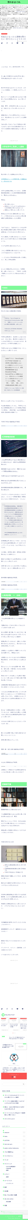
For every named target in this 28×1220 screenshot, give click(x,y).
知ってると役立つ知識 (14, 1195)
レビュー (14, 1174)
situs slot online (20, 11)
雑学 (15, 1170)
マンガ (14, 1160)
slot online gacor (10, 1118)
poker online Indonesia (14, 1148)
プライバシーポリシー (11, 1216)
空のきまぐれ (14, 2)
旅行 (14, 1187)
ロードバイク (14, 1180)
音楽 (14, 1205)
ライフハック (4, 33)
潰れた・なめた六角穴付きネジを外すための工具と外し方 (14, 1108)
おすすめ (14, 1140)
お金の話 (15, 1168)
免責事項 (19, 1216)
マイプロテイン (14, 1156)
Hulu (14, 1136)
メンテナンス (15, 1183)
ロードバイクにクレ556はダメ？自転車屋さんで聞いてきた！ (15, 1114)
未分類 (14, 1191)
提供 (15, 1176)
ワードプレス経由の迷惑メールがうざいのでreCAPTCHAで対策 (14, 1102)
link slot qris (14, 1144)
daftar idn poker (17, 27)
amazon (14, 1132)
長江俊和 (15, 1201)
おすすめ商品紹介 (15, 1166)
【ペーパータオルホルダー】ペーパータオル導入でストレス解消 (14, 1096)
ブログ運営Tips (14, 1152)
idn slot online (14, 1199)
